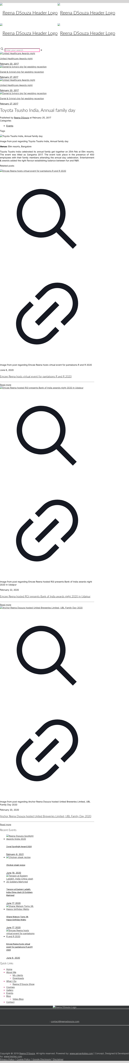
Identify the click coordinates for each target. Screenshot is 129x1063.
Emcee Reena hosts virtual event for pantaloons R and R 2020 (36, 376)
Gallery (9, 990)
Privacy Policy (7, 1059)
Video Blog (18, 999)
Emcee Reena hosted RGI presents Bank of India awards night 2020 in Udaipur (45, 596)
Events (9, 125)
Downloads (18, 978)
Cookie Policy (23, 1059)
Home (9, 969)
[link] (41, 50)
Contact (10, 1002)
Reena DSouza (21, 117)
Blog (8, 996)
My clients (18, 975)
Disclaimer (58, 1059)
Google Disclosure (41, 1059)
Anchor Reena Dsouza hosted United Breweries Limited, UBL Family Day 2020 (45, 816)
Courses (10, 987)
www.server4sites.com (81, 1053)
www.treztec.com (13, 1056)
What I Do (11, 981)
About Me (11, 972)
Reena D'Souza (27, 1053)
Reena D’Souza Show (23, 984)
